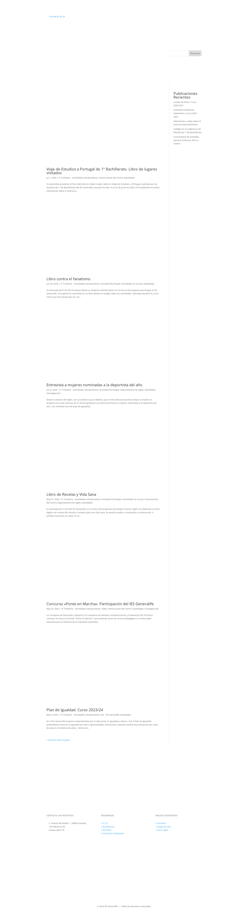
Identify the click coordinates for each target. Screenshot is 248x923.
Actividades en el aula (132, 283)
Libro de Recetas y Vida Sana (71, 494)
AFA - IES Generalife (109, 714)
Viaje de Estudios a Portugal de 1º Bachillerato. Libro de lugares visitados (101, 170)
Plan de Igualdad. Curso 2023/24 (74, 709)
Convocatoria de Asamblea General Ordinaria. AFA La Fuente (186, 140)
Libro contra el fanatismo (68, 278)
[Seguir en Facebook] (187, 17)
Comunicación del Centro (111, 177)
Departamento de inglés (132, 389)
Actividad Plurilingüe (111, 283)
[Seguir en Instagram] (193, 17)
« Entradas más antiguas (58, 740)
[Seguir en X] (199, 17)
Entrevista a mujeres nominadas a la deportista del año (94, 384)
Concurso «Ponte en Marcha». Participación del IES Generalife (100, 603)
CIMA (103, 608)
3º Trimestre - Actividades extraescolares (78, 177)
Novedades (129, 177)
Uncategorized (53, 393)
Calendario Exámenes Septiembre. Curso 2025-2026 (185, 113)
